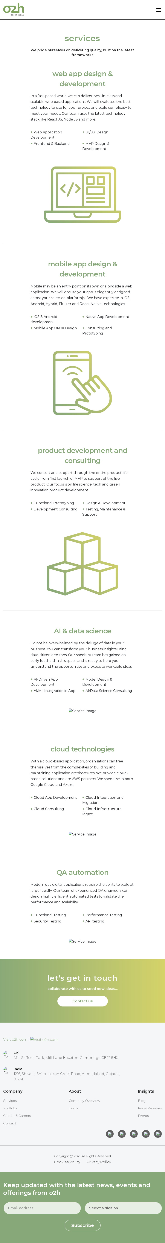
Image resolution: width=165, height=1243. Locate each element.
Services (10, 1101)
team (73, 1108)
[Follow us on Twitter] (134, 1134)
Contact (9, 1123)
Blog (141, 1101)
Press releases (150, 1108)
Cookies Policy (67, 1162)
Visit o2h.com (15, 1039)
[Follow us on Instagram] (122, 1134)
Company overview (84, 1101)
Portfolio (10, 1108)
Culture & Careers (17, 1116)
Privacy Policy (99, 1162)
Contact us (82, 1001)
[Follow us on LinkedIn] (110, 1134)
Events (143, 1116)
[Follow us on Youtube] (158, 1134)
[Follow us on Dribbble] (146, 1134)
